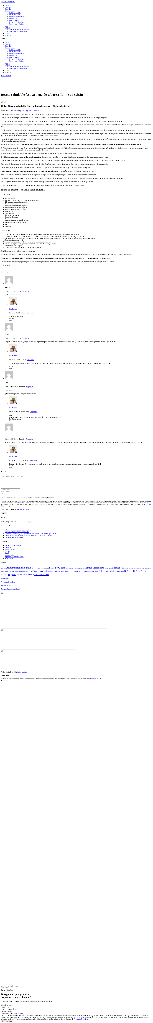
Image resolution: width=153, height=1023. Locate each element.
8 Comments (34, 111)
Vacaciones (4, 574)
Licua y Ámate (14, 20)
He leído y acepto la (17, 509)
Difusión (8, 547)
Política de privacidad (24, 509)
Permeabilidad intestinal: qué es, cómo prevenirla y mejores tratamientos (28, 535)
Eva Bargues (25, 111)
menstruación (28, 571)
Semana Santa (120, 571)
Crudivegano (108, 568)
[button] (76, 39)
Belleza (51, 568)
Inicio (7, 5)
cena (63, 567)
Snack (143, 571)
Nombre (4, 1007)
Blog (6, 26)
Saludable (111, 571)
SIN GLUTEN (132, 571)
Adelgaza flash (14, 18)
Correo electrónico (7, 1009)
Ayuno (34, 568)
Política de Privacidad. (21, 1013)
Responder (26, 291)
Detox (124, 568)
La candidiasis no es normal (14, 537)
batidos (38, 568)
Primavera (89, 571)
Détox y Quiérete (15, 13)
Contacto (8, 33)
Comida (88, 567)
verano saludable (28, 574)
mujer (50, 571)
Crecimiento (98, 567)
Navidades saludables (60, 571)
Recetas (16, 111)
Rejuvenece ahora (15, 14)
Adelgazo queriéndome (16, 16)
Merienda (43, 571)
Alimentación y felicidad (13, 545)
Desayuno (117, 567)
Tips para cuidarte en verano (14, 557)
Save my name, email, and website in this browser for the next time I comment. (29, 498)
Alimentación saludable (18, 567)
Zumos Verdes (9, 558)
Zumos (46, 574)
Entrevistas (148, 568)
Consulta (8, 9)
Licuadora (16, 571)
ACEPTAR (99, 678)
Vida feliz (38, 574)
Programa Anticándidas (16, 22)
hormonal (11, 571)
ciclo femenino (70, 568)
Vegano (12, 574)
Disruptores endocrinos (132, 568)
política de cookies (92, 678)
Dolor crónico (142, 568)
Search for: (4, 521)
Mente (36, 571)
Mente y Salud (10, 549)
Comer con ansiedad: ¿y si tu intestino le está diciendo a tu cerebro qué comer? (31, 534)
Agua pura (3, 568)
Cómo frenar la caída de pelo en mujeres (18, 530)
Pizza (85, 571)
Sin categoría (9, 555)
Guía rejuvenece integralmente (19, 29)
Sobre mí (8, 7)
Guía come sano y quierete (18, 31)
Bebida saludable (45, 568)
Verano (19, 574)
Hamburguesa (5, 571)
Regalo (7, 28)
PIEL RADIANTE (76, 571)
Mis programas (10, 11)
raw (93, 571)
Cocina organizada (79, 568)
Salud (7, 553)
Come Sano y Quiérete (16, 24)
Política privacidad (7, 1011)
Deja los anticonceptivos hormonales (17, 532)
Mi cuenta (8, 35)
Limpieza (21, 571)
